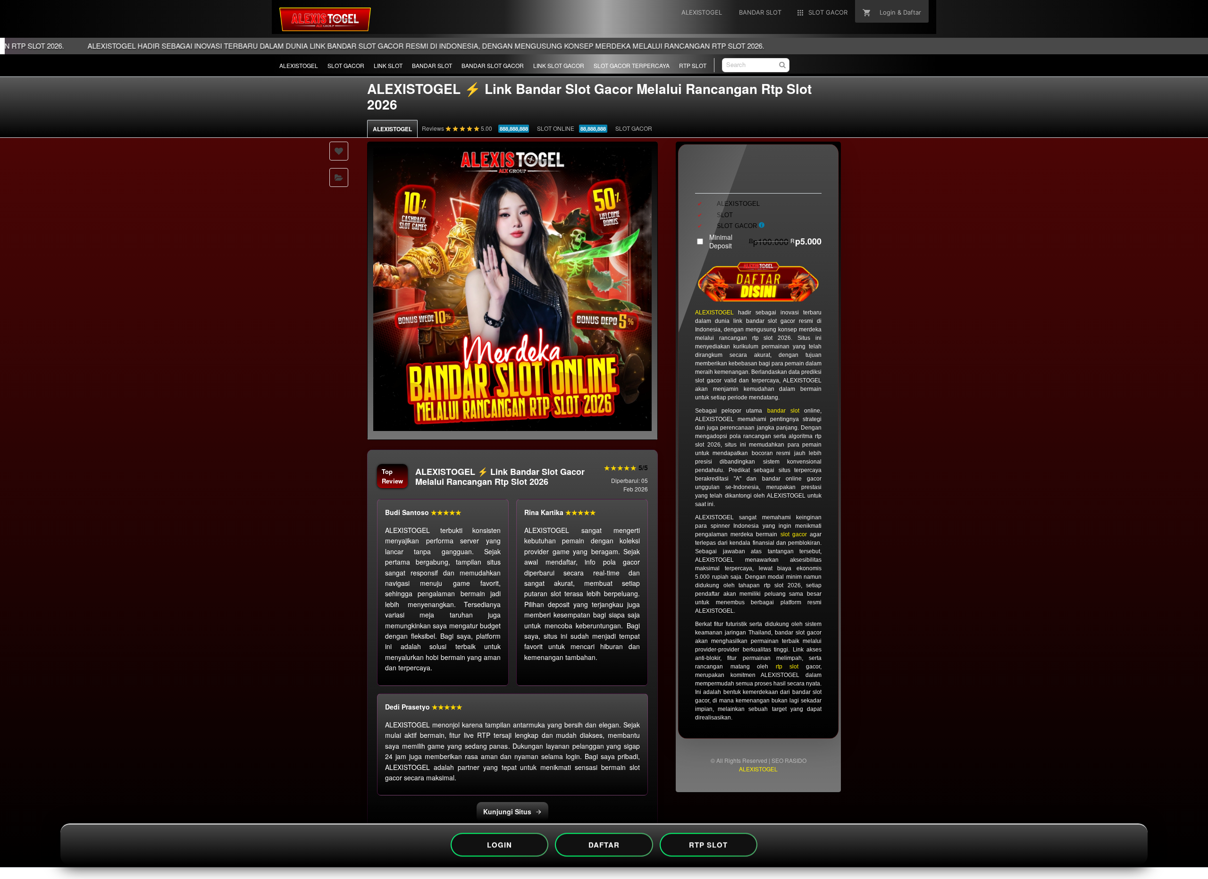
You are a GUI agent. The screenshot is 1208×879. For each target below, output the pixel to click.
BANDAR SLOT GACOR (492, 65)
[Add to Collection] (338, 177)
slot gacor (793, 534)
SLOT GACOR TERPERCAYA (632, 65)
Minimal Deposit (765, 241)
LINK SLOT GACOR (558, 65)
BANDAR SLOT (432, 65)
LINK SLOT (388, 65)
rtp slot (787, 666)
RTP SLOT (692, 65)
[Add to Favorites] (338, 151)
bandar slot (783, 410)
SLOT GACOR (345, 65)
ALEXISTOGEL (298, 65)
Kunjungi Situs (507, 811)
